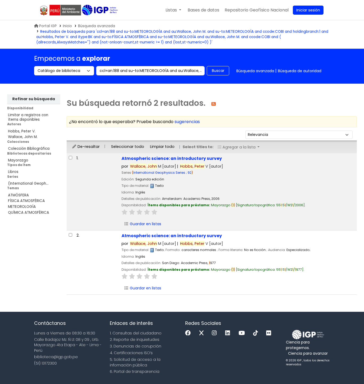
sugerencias (187, 122)
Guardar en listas (145, 224)
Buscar (218, 70)
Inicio (67, 26)
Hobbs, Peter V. (21, 131)
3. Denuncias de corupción (135, 346)
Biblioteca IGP (100, 10)
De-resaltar (88, 146)
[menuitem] (257, 10)
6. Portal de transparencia (134, 371)
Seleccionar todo (127, 146)
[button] (173, 10)
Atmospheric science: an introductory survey (172, 158)
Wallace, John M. (23, 136)
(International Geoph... (28, 183)
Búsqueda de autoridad (299, 71)
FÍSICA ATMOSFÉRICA (26, 200)
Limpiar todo (162, 146)
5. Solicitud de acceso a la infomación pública (135, 362)
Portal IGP (48, 26)
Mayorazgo (18, 160)
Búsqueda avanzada (96, 26)
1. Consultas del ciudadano (135, 333)
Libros (13, 171)
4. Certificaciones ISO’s (131, 352)
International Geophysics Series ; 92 (162, 172)
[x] (202, 333)
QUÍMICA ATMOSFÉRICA (28, 212)
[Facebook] (189, 333)
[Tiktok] (257, 333)
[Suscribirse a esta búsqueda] (213, 103)
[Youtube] (242, 333)
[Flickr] (270, 333)
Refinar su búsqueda (33, 99)
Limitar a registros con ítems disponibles (28, 117)
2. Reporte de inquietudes (134, 339)
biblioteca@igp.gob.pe (56, 356)
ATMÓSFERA (18, 195)
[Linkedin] (229, 333)
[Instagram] (215, 333)
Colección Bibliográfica (29, 148)
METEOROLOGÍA (22, 206)
